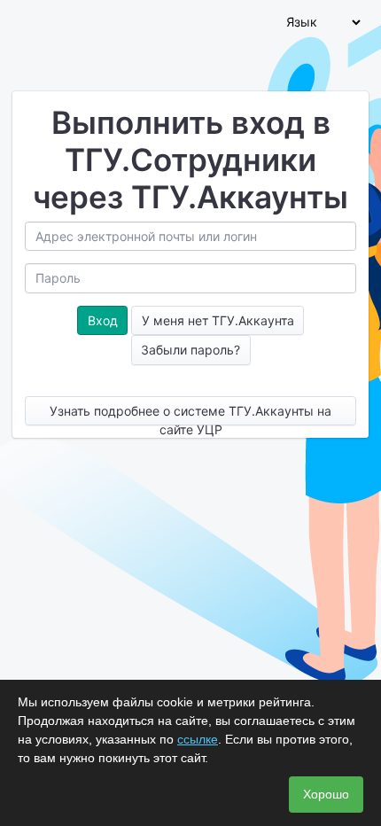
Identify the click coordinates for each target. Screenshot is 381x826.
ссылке (197, 739)
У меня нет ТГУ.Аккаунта (218, 320)
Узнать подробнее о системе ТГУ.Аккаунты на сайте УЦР (190, 414)
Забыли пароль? (190, 349)
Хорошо (326, 794)
